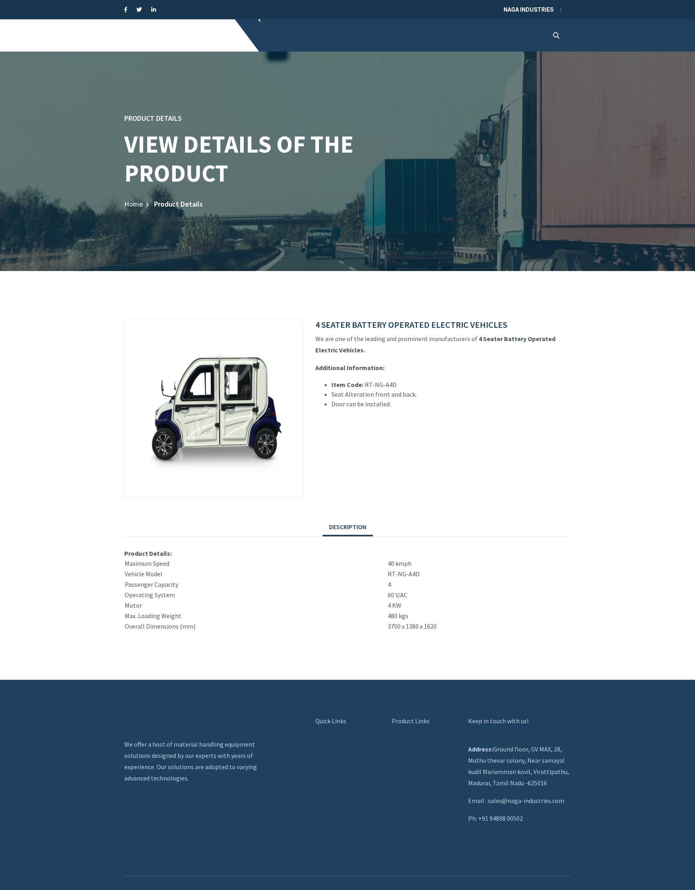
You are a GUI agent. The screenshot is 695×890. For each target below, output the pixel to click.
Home (133, 204)
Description (347, 527)
